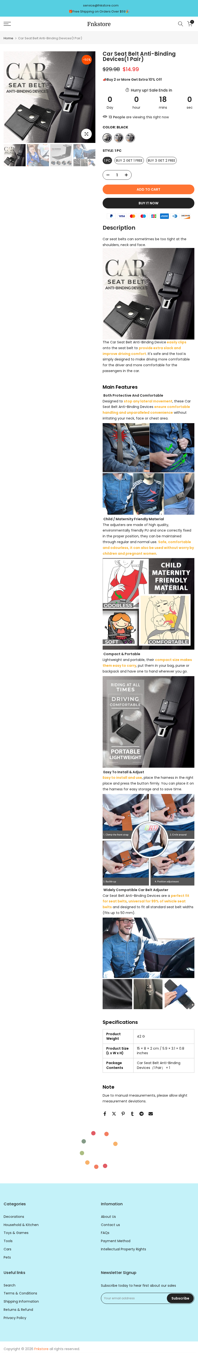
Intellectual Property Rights (123, 1249)
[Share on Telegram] (141, 1114)
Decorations (14, 1216)
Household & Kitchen (21, 1225)
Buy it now (148, 203)
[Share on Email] (150, 1114)
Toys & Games (16, 1233)
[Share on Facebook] (105, 1114)
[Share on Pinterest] (123, 1114)
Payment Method (115, 1241)
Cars (7, 1249)
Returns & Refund (18, 1309)
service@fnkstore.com (101, 5)
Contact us (110, 1225)
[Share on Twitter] (114, 1114)
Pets (7, 1257)
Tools (8, 1241)
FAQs (105, 1233)
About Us (108, 1216)
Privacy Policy (15, 1318)
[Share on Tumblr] (132, 1114)
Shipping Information (21, 1301)
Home (8, 38)
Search (9, 1285)
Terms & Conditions (20, 1293)
